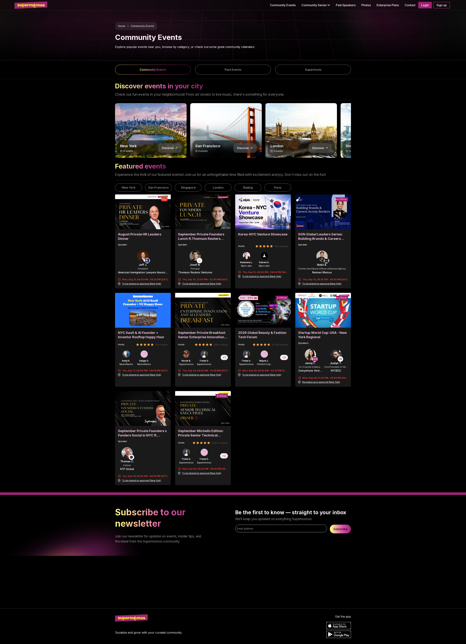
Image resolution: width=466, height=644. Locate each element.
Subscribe (340, 529)
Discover (168, 148)
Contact (410, 5)
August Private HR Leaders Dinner (139, 236)
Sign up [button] (442, 5)
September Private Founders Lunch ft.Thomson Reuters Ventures (201, 236)
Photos (366, 5)
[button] (316, 5)
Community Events (283, 5)
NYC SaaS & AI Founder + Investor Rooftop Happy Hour (141, 335)
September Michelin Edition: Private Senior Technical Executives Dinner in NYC (201, 433)
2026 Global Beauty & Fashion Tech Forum (262, 335)
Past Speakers (346, 5)
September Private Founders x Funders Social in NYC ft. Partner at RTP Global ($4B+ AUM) (142, 433)
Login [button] (425, 5)
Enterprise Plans (388, 5)
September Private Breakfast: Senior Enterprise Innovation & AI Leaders (202, 335)
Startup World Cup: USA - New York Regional (322, 335)
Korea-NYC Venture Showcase (262, 234)
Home (121, 26)
